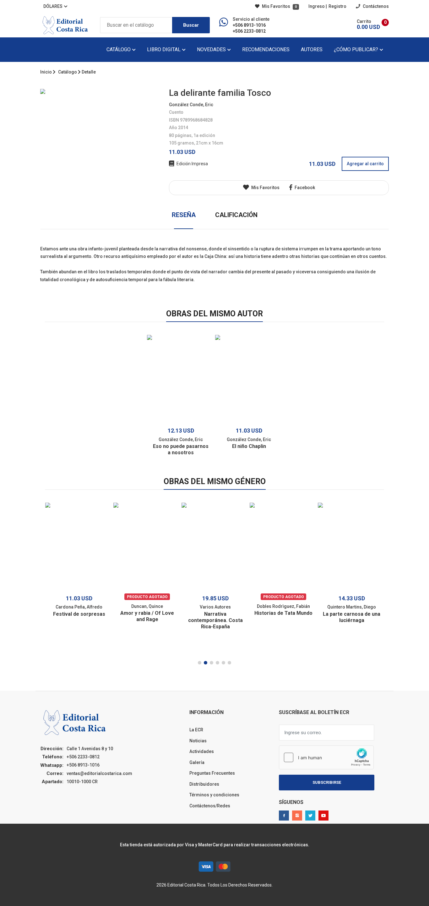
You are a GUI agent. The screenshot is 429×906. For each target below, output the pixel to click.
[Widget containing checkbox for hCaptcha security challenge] (326, 757)
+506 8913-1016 (249, 25)
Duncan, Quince (147, 606)
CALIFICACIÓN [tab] (236, 215)
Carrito (364, 21)
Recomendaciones (266, 49)
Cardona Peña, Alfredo (79, 606)
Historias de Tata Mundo (283, 613)
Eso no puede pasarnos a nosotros (181, 449)
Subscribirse (326, 782)
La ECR (196, 729)
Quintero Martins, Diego (351, 606)
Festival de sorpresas (79, 614)
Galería (196, 762)
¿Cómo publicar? (356, 49)
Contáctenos (375, 6)
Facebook (304, 187)
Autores (312, 49)
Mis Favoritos (279, 6)
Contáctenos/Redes (209, 805)
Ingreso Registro (327, 6)
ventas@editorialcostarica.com (99, 773)
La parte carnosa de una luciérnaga (351, 617)
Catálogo (119, 49)
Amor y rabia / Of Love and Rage (147, 616)
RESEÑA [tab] (184, 215)
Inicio (46, 71)
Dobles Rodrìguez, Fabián (283, 606)
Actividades (201, 751)
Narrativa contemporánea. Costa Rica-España (215, 620)
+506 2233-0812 (249, 31)
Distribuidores (204, 784)
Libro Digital (164, 49)
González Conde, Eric (191, 104)
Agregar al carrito (365, 163)
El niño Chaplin (249, 446)
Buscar (191, 25)
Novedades (212, 49)
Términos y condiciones (214, 794)
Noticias (198, 740)
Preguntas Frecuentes (212, 773)
